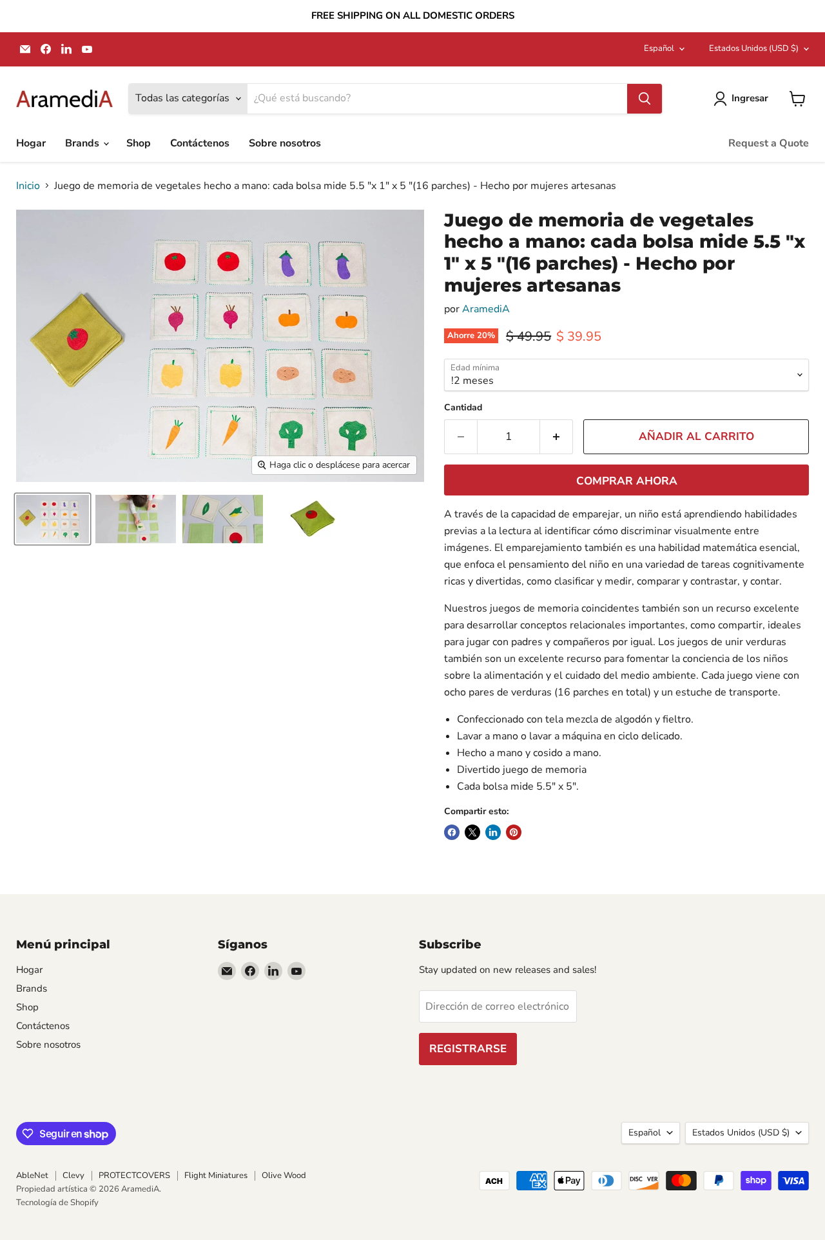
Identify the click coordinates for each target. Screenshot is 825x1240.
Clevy (73, 1175)
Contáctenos (199, 143)
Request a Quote (768, 143)
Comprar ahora (626, 481)
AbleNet (32, 1175)
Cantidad (463, 408)
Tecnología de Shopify (57, 1202)
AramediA (486, 309)
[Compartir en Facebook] (452, 832)
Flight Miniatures (216, 1175)
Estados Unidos (754, 48)
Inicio (28, 186)
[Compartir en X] (472, 832)
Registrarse (468, 1048)
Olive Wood (284, 1175)
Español (659, 48)
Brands (83, 143)
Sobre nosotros (285, 143)
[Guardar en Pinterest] (513, 832)
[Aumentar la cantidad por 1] (556, 436)
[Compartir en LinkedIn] (493, 832)
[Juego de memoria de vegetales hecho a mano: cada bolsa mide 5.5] (52, 519)
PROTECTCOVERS (134, 1175)
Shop (138, 143)
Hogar (31, 143)
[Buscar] (644, 99)
